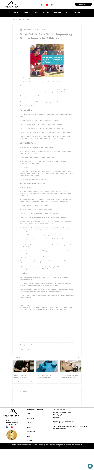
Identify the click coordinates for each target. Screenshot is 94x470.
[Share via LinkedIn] (27, 345)
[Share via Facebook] (20, 345)
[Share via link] (31, 345)
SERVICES (29, 427)
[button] (79, 19)
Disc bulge (21, 19)
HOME (28, 414)
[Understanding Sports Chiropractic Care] (23, 366)
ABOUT (29, 423)
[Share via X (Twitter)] (24, 345)
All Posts (14, 19)
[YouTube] (12, 427)
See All (80, 357)
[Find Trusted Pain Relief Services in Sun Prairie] (70, 366)
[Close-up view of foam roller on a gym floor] (47, 366)
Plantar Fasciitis (31, 19)
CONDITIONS (30, 418)
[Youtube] (47, 5)
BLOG (28, 436)
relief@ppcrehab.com (12, 422)
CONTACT (29, 441)
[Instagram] (52, 5)
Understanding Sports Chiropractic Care (22, 376)
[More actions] (73, 30)
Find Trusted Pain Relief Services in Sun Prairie (70, 376)
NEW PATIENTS (30, 432)
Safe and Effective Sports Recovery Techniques (44, 376)
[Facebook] (42, 5)
